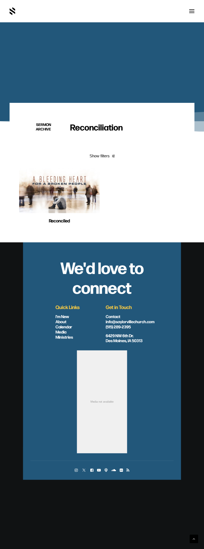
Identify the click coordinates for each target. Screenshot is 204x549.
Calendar (64, 327)
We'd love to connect (102, 277)
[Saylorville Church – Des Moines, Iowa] (12, 11)
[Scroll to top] (194, 538)
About (61, 321)
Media (61, 332)
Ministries (64, 337)
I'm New (62, 316)
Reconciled (59, 220)
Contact (113, 316)
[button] (192, 11)
